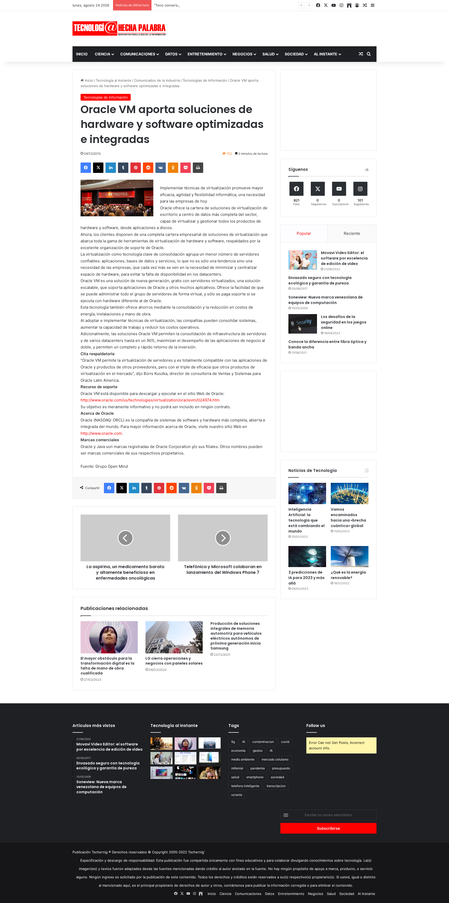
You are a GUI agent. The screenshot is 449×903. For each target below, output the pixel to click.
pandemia (257, 768)
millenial (237, 768)
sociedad (277, 777)
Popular (304, 233)
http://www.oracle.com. (102, 433)
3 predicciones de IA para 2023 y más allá (306, 578)
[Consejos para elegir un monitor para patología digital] (161, 758)
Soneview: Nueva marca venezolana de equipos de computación (325, 300)
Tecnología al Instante (113, 80)
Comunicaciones (137, 54)
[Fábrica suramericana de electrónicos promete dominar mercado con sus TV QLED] (161, 772)
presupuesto (281, 768)
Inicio (82, 54)
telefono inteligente (245, 786)
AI (243, 742)
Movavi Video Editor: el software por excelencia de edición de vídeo (344, 258)
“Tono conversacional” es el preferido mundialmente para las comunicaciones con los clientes (230, 5)
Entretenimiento (205, 54)
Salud (268, 54)
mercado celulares (275, 759)
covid (285, 742)
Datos (171, 54)
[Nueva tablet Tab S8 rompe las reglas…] (210, 772)
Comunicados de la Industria (157, 80)
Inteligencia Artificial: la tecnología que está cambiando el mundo (306, 520)
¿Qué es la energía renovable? (348, 575)
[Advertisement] (276, 28)
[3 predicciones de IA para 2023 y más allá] (307, 556)
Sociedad (294, 54)
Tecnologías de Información (205, 80)
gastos (257, 750)
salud (235, 777)
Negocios (242, 54)
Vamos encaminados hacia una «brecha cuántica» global (348, 517)
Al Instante (325, 54)
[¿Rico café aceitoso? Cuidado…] (161, 743)
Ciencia (102, 54)
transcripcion (276, 786)
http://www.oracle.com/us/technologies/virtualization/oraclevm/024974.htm (150, 400)
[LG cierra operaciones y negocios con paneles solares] (174, 637)
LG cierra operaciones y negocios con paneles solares (174, 661)
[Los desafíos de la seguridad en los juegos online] (302, 324)
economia (238, 750)
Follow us (315, 725)
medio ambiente (242, 759)
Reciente (352, 233)
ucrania (236, 795)
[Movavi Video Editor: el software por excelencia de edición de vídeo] (302, 260)
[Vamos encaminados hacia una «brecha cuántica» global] (349, 493)
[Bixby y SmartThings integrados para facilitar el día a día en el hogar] (186, 758)
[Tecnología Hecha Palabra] (120, 28)
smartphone (254, 777)
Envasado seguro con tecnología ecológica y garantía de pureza (320, 280)
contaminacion (263, 742)
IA (271, 750)
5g (233, 742)
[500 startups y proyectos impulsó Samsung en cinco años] (186, 772)
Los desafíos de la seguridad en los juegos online (343, 322)
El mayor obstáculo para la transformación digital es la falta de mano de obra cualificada (107, 666)
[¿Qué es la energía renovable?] (349, 556)
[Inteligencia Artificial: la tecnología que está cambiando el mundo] (307, 493)
